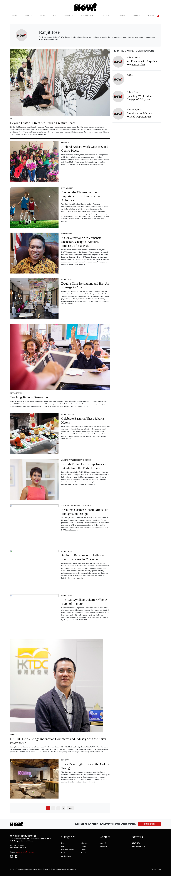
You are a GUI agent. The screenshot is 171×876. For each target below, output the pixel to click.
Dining (122, 16)
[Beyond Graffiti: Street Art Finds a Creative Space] (60, 83)
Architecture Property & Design (76, 460)
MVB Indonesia (138, 846)
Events (28, 16)
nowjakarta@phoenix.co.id (28, 852)
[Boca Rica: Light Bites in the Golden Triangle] (34, 779)
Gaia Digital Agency (68, 869)
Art (11, 119)
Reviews (65, 760)
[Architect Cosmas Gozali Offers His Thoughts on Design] (34, 526)
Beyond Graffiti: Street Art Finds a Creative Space (42, 123)
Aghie (130, 74)
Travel (151, 16)
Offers (136, 16)
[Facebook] (16, 856)
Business (14, 735)
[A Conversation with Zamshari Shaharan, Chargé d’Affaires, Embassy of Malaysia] (34, 254)
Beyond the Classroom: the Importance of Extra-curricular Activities (81, 196)
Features (68, 16)
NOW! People (66, 234)
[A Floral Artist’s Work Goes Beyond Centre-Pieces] (34, 162)
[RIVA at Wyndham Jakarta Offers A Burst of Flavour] (34, 615)
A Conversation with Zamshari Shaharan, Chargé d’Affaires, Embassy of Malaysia (81, 241)
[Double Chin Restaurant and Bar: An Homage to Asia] (34, 299)
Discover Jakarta (48, 16)
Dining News (66, 279)
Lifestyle (106, 16)
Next (70, 808)
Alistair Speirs (134, 109)
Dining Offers (67, 414)
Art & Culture (87, 16)
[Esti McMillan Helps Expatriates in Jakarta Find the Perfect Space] (34, 480)
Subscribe (103, 846)
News (14, 16)
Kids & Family (67, 188)
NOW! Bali (136, 843)
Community (66, 142)
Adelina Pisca (133, 57)
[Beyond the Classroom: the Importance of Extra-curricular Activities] (34, 208)
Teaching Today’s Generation (29, 397)
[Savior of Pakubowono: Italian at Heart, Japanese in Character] (34, 571)
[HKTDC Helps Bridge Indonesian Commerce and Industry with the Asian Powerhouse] (56, 686)
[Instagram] (11, 856)
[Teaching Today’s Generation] (60, 358)
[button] (158, 16)
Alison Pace (132, 92)
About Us (103, 843)
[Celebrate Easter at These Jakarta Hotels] (34, 434)
